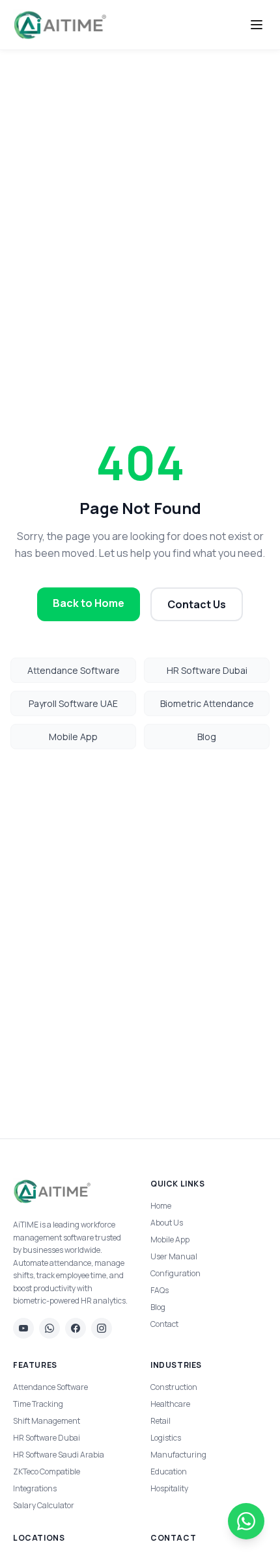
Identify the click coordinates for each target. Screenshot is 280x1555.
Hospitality (169, 1488)
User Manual (173, 1256)
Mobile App (73, 736)
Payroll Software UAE (73, 703)
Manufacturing (178, 1454)
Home (160, 1205)
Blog (206, 736)
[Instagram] (101, 1328)
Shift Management (46, 1420)
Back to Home (88, 603)
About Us (166, 1222)
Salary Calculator (43, 1505)
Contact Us (196, 604)
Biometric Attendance (207, 703)
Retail (160, 1420)
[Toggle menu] (257, 25)
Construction (173, 1387)
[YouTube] (23, 1328)
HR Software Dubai (207, 670)
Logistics (165, 1437)
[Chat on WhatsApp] (246, 1521)
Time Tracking (38, 1403)
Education (168, 1471)
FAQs (159, 1290)
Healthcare (170, 1403)
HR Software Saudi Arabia (58, 1454)
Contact (164, 1324)
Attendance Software (73, 670)
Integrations (35, 1488)
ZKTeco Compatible (46, 1471)
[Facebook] (75, 1328)
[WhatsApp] (49, 1328)
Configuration (175, 1273)
